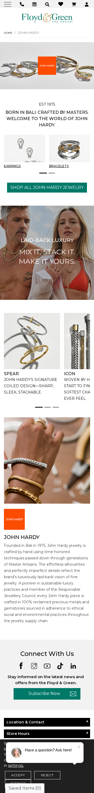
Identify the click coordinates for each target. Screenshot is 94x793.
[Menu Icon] (8, 4)
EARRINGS (12, 166)
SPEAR (11, 373)
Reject (47, 775)
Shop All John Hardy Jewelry (47, 187)
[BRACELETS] (69, 148)
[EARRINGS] (24, 148)
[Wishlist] (61, 4)
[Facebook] (21, 665)
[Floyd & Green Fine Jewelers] (47, 17)
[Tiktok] (60, 665)
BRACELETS (59, 166)
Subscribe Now (44, 693)
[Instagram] (34, 665)
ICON (69, 373)
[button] (48, 4)
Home (8, 33)
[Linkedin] (73, 665)
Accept (18, 775)
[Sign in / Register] (87, 4)
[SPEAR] (32, 341)
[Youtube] (47, 665)
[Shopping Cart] (74, 4)
